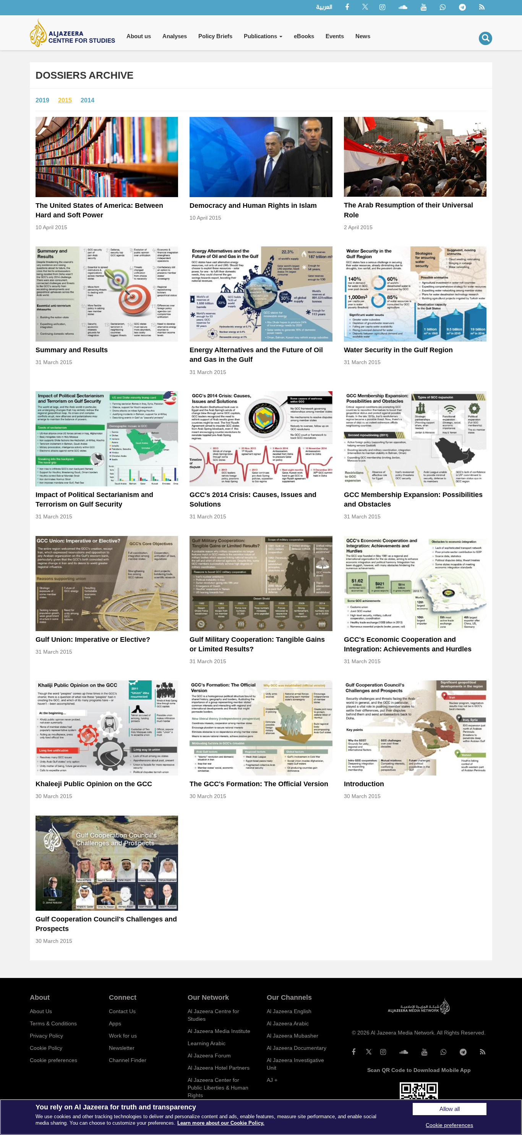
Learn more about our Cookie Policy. (220, 1123)
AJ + (272, 1080)
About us (138, 36)
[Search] (485, 38)
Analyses (174, 36)
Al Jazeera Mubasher (292, 1036)
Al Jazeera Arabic (288, 1023)
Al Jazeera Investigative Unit (295, 1064)
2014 (87, 100)
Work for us (123, 1036)
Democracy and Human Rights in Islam (253, 205)
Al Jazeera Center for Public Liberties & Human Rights (218, 1087)
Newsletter (122, 1048)
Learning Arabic (206, 1043)
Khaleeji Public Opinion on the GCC (94, 784)
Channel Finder (127, 1060)
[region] (261, 1117)
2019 (42, 100)
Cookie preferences (53, 1060)
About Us (41, 1011)
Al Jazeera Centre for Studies (213, 1015)
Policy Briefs (215, 36)
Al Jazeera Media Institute (219, 1031)
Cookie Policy (46, 1048)
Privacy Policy (46, 1036)
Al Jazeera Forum (209, 1055)
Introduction (364, 784)
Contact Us (122, 1011)
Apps (115, 1023)
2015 (65, 100)
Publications (261, 36)
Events (335, 36)
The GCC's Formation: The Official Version (259, 784)
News (362, 36)
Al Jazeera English (289, 1011)
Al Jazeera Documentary (296, 1048)
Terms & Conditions (53, 1023)
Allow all (449, 1109)
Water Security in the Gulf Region (398, 350)
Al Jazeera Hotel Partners (219, 1068)
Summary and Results (72, 350)
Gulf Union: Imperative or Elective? (93, 639)
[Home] (75, 32)
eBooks (304, 36)
